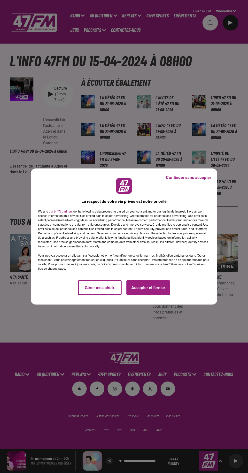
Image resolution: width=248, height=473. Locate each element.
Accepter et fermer (148, 287)
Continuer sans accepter (188, 177)
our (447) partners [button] (61, 211)
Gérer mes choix (100, 287)
